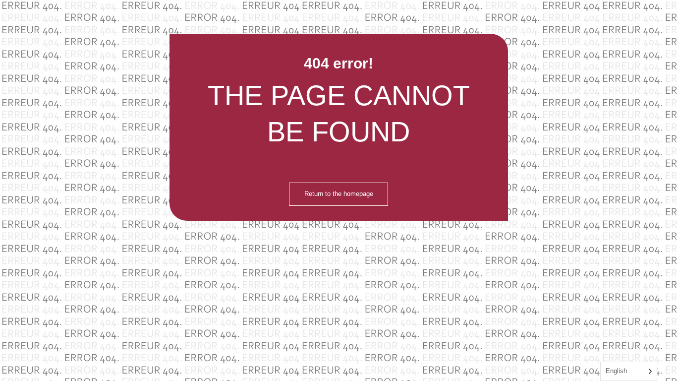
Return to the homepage (338, 193)
